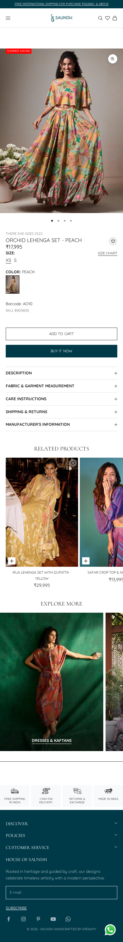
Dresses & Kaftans (52, 740)
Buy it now (61, 351)
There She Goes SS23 (24, 233)
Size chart (107, 253)
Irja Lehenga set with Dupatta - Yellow (42, 575)
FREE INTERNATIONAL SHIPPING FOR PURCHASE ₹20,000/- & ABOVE (62, 4)
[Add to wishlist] (113, 241)
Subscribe (16, 908)
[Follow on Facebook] (8, 919)
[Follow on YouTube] (53, 919)
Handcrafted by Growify (75, 929)
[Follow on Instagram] (23, 919)
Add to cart (61, 333)
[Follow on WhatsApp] (68, 919)
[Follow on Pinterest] (38, 919)
